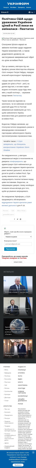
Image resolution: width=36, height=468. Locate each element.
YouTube (23, 258)
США (12, 210)
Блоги (20, 382)
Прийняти (18, 465)
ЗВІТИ (6, 443)
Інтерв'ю (21, 373)
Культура (7, 394)
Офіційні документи (22, 400)
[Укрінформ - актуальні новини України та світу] (18, 3)
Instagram (13, 258)
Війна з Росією (21, 210)
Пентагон (5, 210)
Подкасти (22, 367)
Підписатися (10, 249)
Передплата (8, 415)
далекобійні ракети (8, 214)
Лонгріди (21, 388)
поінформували (16, 161)
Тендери (7, 426)
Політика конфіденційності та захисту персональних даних (10, 437)
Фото (20, 376)
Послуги (6, 7)
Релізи (20, 404)
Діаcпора (7, 397)
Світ (5, 385)
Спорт (6, 400)
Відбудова (7, 373)
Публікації (22, 370)
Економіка (7, 379)
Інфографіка (22, 385)
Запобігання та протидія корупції (10, 429)
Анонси (28, 7)
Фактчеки (7, 382)
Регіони (6, 388)
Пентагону (17, 96)
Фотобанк (13, 7)
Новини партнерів (22, 392)
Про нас (7, 409)
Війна (6, 370)
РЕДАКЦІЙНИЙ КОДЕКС (9, 447)
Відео (20, 379)
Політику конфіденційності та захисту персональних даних (18, 459)
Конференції (23, 396)
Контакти (7, 412)
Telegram (5, 258)
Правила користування (8, 422)
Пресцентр (21, 7)
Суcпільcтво (8, 391)
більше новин (18, 262)
